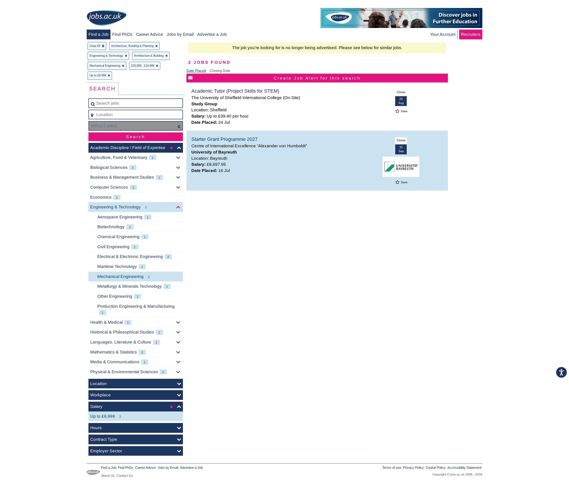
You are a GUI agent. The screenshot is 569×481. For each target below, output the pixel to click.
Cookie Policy (436, 467)
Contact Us (124, 475)
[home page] (107, 19)
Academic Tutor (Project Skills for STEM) (235, 91)
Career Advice (149, 34)
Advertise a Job (212, 34)
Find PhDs (122, 34)
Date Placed (196, 71)
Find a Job (98, 34)
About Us (108, 475)
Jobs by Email (180, 34)
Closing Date (220, 71)
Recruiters (471, 34)
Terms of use (391, 467)
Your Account (442, 34)
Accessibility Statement (464, 467)
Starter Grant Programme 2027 (224, 139)
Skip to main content (21, 4)
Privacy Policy (413, 467)
